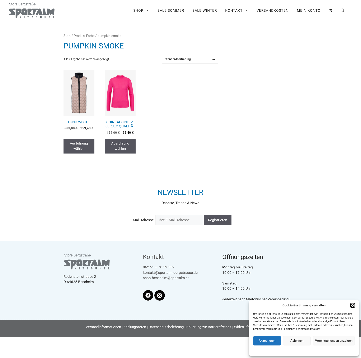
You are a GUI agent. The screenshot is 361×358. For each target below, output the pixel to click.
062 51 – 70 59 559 (158, 267)
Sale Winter (204, 10)
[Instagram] (159, 295)
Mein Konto (308, 10)
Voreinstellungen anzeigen (333, 341)
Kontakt (234, 10)
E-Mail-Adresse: (142, 220)
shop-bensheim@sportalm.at (166, 278)
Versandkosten (273, 10)
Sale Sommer (171, 10)
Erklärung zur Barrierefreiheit (208, 327)
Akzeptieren (267, 341)
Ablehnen (296, 341)
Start (67, 36)
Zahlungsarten (134, 327)
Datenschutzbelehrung (307, 350)
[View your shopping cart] (331, 10)
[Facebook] (148, 295)
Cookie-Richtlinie (282, 350)
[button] (353, 305)
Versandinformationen (103, 327)
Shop (138, 10)
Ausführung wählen (79, 146)
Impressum (328, 350)
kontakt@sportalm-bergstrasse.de (170, 272)
